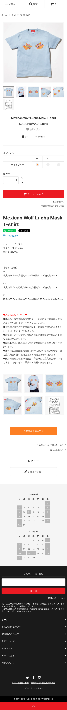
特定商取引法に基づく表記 (52, 206)
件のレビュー (11, 235)
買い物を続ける (57, 450)
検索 (35, 4)
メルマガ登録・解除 (20, 682)
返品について (58, 202)
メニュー (12, 4)
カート (58, 4)
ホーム (4, 15)
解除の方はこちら (56, 598)
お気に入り (35, 129)
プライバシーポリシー (33, 688)
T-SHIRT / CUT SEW (21, 15)
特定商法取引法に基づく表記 (43, 682)
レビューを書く (35, 471)
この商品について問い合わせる (50, 445)
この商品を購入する (33, 430)
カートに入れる (35, 194)
